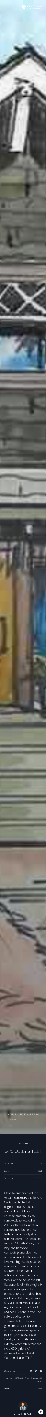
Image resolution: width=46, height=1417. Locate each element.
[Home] (31, 7)
